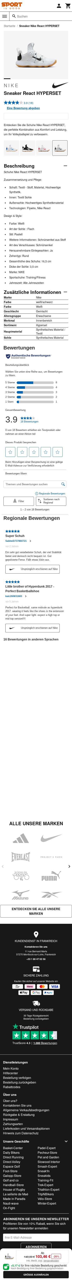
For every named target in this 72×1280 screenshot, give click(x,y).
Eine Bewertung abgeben (23, 108)
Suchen (22, 16)
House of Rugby (14, 1189)
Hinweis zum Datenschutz (21, 1133)
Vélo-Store (45, 1198)
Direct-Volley (11, 1162)
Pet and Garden (48, 1157)
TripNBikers (46, 1194)
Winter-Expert (47, 1203)
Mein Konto (11, 1068)
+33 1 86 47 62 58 (36, 959)
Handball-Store (13, 1185)
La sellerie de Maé (15, 1194)
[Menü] (4, 16)
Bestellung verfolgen (17, 1077)
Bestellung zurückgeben (36, 1018)
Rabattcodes (11, 1087)
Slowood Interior (49, 1162)
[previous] (2, 866)
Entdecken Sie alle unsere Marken (36, 911)
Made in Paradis (14, 1198)
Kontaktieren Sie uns (36, 946)
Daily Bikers (11, 1152)
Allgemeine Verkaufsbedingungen (26, 1110)
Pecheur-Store (47, 1152)
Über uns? (10, 1101)
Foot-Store (10, 1171)
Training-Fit (45, 1180)
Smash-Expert (47, 1166)
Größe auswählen (36, 1274)
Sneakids (44, 1175)
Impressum (10, 1119)
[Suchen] (14, 16)
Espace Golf (11, 1166)
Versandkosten (51, 1260)
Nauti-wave (11, 1203)
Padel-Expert (46, 1148)
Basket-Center (13, 1148)
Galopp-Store (12, 1175)
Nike (11, 85)
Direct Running (13, 1157)
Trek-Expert (45, 1185)
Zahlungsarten (13, 1124)
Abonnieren (36, 1247)
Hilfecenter (10, 1073)
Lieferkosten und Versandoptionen (26, 1128)
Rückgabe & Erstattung (19, 1114)
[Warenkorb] (68, 6)
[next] (69, 866)
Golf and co (11, 1180)
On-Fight (9, 1208)
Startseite (9, 26)
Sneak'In (44, 1171)
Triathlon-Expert (48, 1189)
